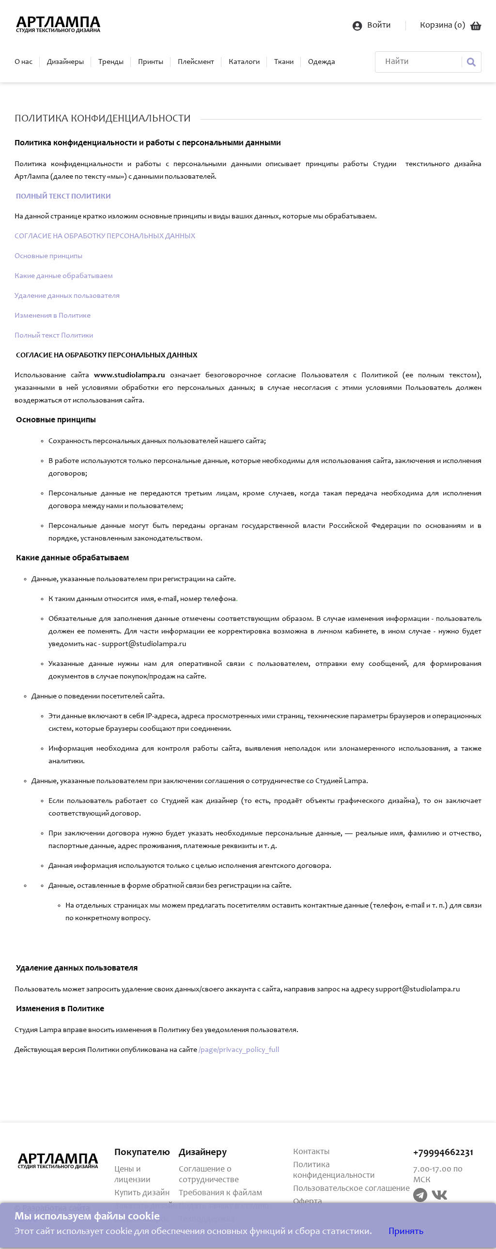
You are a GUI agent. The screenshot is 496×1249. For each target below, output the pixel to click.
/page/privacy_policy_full (239, 1050)
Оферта (307, 1202)
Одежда (321, 62)
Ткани (284, 62)
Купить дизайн (142, 1193)
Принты (150, 62)
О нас (23, 62)
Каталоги (244, 62)
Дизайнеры (65, 62)
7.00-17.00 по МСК (438, 1175)
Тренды (111, 62)
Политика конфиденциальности (334, 1170)
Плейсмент (196, 62)
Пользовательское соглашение (351, 1189)
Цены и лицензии (132, 1175)
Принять (405, 1232)
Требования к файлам (220, 1193)
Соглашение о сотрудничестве (209, 1175)
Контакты (311, 1152)
